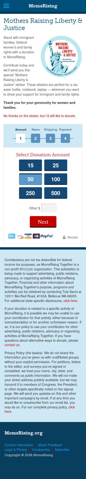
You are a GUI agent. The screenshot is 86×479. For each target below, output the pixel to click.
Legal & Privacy (16, 449)
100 (55, 179)
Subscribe (62, 449)
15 (30, 165)
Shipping (50, 130)
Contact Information (19, 445)
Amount (20, 130)
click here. (71, 300)
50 (30, 179)
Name (36, 130)
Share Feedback (50, 445)
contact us (12, 344)
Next (43, 221)
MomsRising (43, 6)
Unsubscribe (41, 449)
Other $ (35, 208)
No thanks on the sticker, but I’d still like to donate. (39, 115)
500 (55, 193)
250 (30, 193)
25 (56, 165)
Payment (65, 130)
